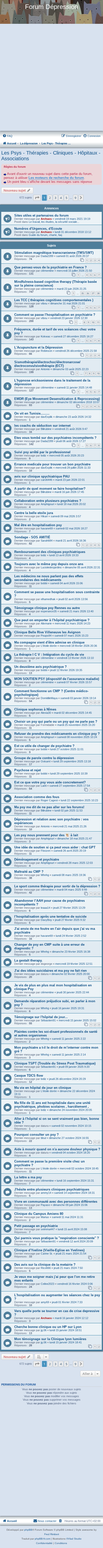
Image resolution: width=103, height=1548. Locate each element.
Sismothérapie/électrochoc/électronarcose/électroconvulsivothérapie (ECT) (47, 364)
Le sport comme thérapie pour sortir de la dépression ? (57, 886)
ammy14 (46, 1192)
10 (93, 322)
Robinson (46, 350)
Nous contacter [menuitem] (47, 1520)
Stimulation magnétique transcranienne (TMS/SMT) (54, 253)
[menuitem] (7, 136)
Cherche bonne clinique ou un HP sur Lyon (48, 1327)
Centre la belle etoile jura (33, 513)
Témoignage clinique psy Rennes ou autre (47, 608)
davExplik (46, 416)
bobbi (44, 583)
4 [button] (61, 197)
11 (98, 322)
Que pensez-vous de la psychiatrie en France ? (50, 267)
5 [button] (66, 197)
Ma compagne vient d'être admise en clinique (49, 642)
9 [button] (75, 197)
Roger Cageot (49, 800)
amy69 (45, 1302)
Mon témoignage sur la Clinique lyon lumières (50, 1339)
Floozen (45, 850)
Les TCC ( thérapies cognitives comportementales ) (53, 300)
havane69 (47, 528)
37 (93, 293)
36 (87, 293)
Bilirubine (46, 428)
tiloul (43, 1137)
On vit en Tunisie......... (32, 413)
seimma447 (48, 1229)
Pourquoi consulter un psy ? (36, 1134)
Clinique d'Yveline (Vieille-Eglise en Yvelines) (49, 1250)
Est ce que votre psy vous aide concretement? (50, 782)
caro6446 (46, 479)
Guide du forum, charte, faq (45, 234)
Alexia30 (46, 712)
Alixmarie (46, 623)
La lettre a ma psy (28, 1177)
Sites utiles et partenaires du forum (41, 215)
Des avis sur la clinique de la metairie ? (45, 1264)
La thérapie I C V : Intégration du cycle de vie (49, 654)
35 (82, 293)
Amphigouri (47, 504)
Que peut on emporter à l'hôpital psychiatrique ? (52, 620)
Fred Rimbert (51, 1534)
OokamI (45, 761)
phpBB (28, 1529)
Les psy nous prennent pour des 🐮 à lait (46, 835)
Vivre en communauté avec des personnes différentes (55, 1201)
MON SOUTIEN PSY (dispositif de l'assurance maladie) (56, 679)
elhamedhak (48, 599)
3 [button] (55, 197)
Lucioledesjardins (51, 567)
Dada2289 (47, 256)
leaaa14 (45, 907)
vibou (44, 303)
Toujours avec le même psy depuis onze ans (48, 564)
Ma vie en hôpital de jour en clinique (42, 1088)
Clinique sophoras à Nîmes (35, 709)
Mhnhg (45, 874)
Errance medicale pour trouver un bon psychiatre (52, 464)
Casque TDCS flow (28, 1075)
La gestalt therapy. (28, 960)
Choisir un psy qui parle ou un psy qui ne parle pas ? (55, 721)
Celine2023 (47, 1283)
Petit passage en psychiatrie (36, 1226)
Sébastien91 (48, 1020)
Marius (45, 1217)
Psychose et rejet (27, 770)
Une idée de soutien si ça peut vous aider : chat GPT (55, 847)
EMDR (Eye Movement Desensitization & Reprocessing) (57, 399)
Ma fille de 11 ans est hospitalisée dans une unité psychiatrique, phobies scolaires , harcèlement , (52, 1104)
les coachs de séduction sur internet (42, 425)
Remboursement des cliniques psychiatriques (49, 552)
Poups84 (46, 635)
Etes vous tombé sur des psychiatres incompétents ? (55, 438)
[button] (37, 198)
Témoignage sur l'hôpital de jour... (41, 1017)
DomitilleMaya (49, 698)
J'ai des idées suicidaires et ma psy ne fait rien (50, 970)
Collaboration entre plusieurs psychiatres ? (47, 501)
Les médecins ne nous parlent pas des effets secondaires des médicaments (48, 578)
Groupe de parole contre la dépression (44, 758)
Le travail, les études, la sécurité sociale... (54, 221)
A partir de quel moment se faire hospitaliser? (50, 488)
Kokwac (45, 336)
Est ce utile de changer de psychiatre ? (44, 746)
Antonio (45, 369)
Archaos (46, 218)
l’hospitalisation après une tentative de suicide (50, 916)
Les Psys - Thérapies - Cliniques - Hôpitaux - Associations (50, 155)
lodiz (43, 455)
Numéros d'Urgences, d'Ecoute (38, 228)
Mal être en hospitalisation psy (38, 525)
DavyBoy (46, 919)
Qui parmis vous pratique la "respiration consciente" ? (56, 1238)
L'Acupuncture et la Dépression (38, 347)
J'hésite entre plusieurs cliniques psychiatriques (51, 1189)
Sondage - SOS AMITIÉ (32, 537)
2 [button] (50, 197)
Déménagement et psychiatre (36, 859)
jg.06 (43, 1330)
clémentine (47, 270)
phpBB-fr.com (42, 1538)
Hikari (44, 516)
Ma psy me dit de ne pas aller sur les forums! (49, 807)
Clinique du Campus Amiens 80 (38, 1214)
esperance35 (49, 611)
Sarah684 (46, 540)
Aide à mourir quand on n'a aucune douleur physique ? (57, 1149)
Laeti (43, 785)
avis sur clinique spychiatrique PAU (42, 476)
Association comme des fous (36, 797)
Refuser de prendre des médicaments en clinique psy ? (57, 734)
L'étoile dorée (49, 645)
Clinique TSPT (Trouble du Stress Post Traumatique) (55, 1063)
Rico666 (46, 1267)
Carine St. (47, 1253)
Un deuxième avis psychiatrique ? (40, 667)
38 (98, 293)
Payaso (45, 1204)
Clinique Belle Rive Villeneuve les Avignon (47, 632)
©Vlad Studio (74, 1538)
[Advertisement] (51, 78)
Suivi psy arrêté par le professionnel (42, 452)
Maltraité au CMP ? (29, 871)
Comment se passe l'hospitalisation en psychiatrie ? (54, 315)
